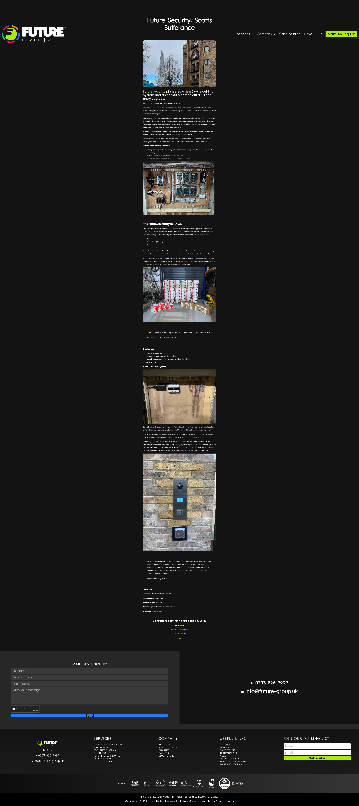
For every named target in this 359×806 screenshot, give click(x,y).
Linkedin (179, 638)
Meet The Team (167, 747)
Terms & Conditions (233, 762)
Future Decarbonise (107, 756)
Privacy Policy (229, 759)
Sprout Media (225, 801)
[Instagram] (47, 750)
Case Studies (289, 34)
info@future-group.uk (180, 629)
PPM (320, 34)
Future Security (154, 91)
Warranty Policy (231, 764)
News (308, 34)
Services (243, 34)
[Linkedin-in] (44, 750)
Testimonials (228, 753)
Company (264, 34)
